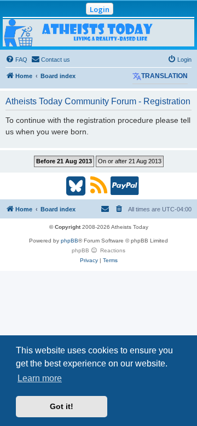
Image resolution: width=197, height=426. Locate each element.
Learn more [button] (40, 378)
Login (99, 9)
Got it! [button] (61, 406)
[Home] (98, 32)
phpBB (69, 241)
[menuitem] (16, 59)
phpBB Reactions (98, 250)
